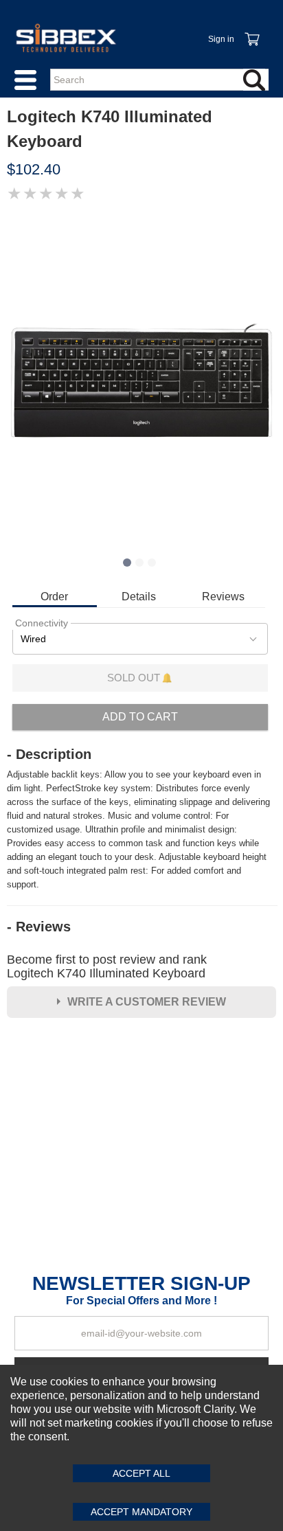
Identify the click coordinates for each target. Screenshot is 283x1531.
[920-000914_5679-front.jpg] (141, 380)
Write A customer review (146, 1002)
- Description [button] (49, 754)
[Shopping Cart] (251, 31)
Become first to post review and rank (107, 966)
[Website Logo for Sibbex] (65, 38)
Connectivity (41, 622)
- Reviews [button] (39, 926)
